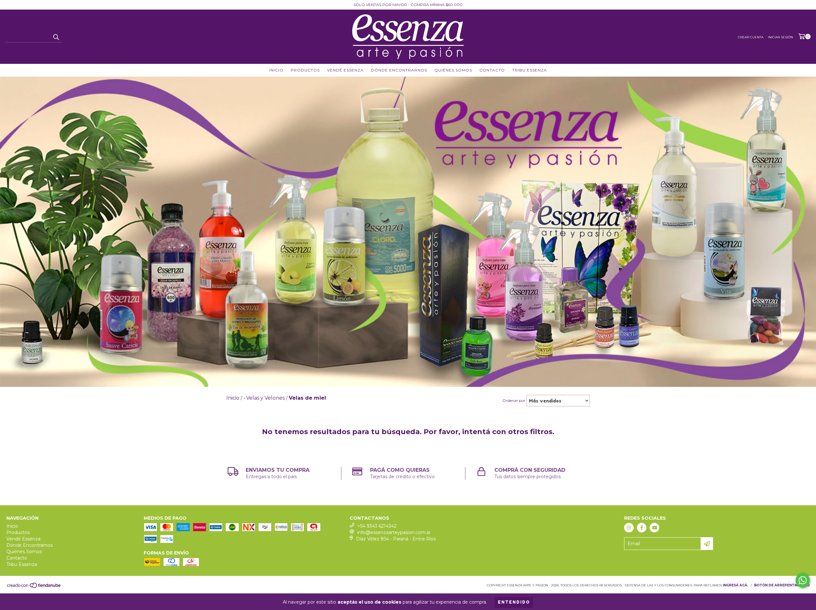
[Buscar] (55, 36)
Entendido (514, 602)
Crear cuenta (750, 37)
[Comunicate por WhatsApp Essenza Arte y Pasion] (803, 580)
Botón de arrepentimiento (782, 585)
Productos (305, 70)
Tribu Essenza (529, 70)
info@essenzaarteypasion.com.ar (394, 532)
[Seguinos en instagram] (629, 527)
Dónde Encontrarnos (399, 70)
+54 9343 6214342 (377, 526)
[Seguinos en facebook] (641, 527)
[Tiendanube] (34, 587)
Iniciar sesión (780, 37)
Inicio (276, 70)
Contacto (492, 70)
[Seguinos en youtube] (654, 527)
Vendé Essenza (345, 70)
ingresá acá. (735, 585)
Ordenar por (513, 400)
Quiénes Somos (453, 70)
